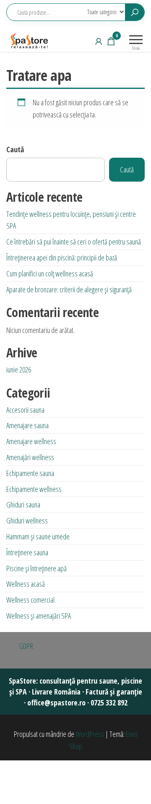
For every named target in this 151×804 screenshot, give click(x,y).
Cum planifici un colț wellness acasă (49, 273)
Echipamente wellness (34, 489)
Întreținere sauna (27, 552)
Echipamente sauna (30, 473)
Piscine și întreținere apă (36, 568)
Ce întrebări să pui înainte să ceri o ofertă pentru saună (73, 242)
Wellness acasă (25, 584)
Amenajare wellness (31, 441)
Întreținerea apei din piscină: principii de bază (61, 257)
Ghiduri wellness (27, 520)
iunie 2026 (18, 369)
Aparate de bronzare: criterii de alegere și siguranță (69, 289)
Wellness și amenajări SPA (38, 616)
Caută (15, 149)
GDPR (26, 646)
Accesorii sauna (25, 410)
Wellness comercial (30, 600)
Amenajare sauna (27, 425)
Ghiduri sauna (23, 505)
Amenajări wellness (30, 457)
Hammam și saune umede (38, 536)
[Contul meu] (99, 41)
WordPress (90, 734)
